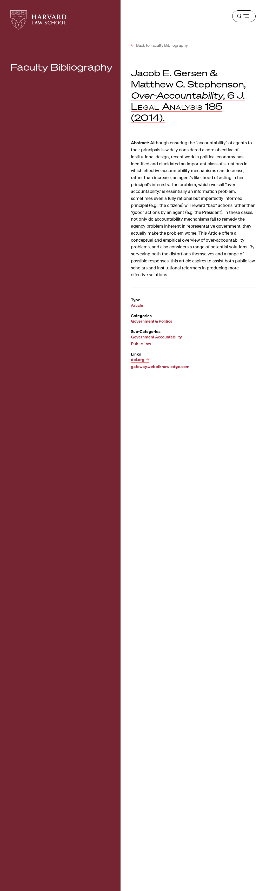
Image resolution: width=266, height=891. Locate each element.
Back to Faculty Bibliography (161, 45)
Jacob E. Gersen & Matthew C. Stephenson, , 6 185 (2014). (188, 95)
